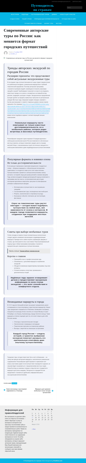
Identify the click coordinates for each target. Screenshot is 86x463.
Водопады (25, 14)
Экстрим (58, 23)
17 (32, 417)
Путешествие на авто (69, 19)
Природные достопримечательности (46, 19)
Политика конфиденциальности (61, 1)
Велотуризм (15, 14)
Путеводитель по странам (42, 7)
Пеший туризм (27, 19)
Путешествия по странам (33, 23)
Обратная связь (76, 1)
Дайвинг (54, 14)
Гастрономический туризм (40, 14)
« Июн (34, 429)
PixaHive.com (57, 461)
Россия (14, 383)
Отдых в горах (14, 19)
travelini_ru (13, 54)
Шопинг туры (48, 23)
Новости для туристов (67, 14)
